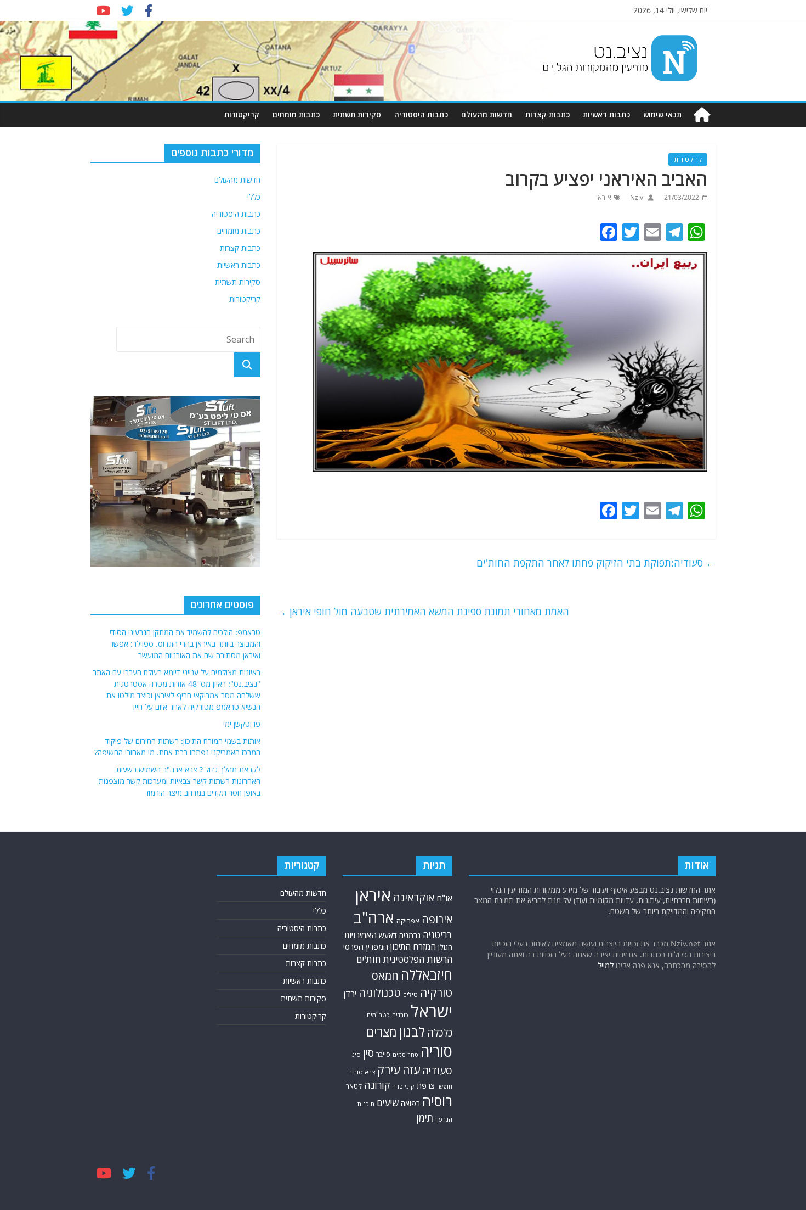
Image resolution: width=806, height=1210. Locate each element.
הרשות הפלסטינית (417, 959)
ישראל (431, 1011)
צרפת (426, 1085)
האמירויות (360, 935)
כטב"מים (378, 1015)
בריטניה (437, 934)
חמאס (385, 975)
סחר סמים (405, 1054)
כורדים (400, 1015)
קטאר (354, 1086)
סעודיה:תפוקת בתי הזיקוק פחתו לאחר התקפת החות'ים (596, 562)
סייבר (383, 1054)
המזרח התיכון (413, 946)
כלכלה (439, 1032)
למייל (606, 965)
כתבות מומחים (296, 114)
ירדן (350, 994)
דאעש (388, 935)
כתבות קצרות (547, 114)
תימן (425, 1117)
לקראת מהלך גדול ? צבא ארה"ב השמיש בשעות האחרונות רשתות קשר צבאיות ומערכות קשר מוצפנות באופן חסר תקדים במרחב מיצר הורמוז (179, 781)
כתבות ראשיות (606, 114)
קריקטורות (241, 114)
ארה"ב (374, 917)
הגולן (445, 947)
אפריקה (407, 921)
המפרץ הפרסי (365, 946)
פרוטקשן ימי (241, 724)
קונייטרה (403, 1086)
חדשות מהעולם (486, 114)
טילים (410, 994)
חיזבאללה (426, 975)
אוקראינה (413, 897)
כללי (253, 197)
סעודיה (437, 1070)
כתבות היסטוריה (421, 114)
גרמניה (410, 935)
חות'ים (368, 959)
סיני (355, 1054)
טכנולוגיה (380, 992)
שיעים (388, 1102)
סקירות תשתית (357, 114)
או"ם (444, 898)
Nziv (635, 197)
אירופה (437, 919)
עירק (388, 1070)
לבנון (412, 1031)
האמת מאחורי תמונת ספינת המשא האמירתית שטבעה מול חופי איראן (423, 611)
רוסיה (437, 1100)
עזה (411, 1070)
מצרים (381, 1032)
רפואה (410, 1103)
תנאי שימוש (662, 114)
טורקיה (436, 992)
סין (368, 1053)
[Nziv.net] (702, 115)
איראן (603, 197)
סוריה (436, 1051)
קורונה (377, 1084)
